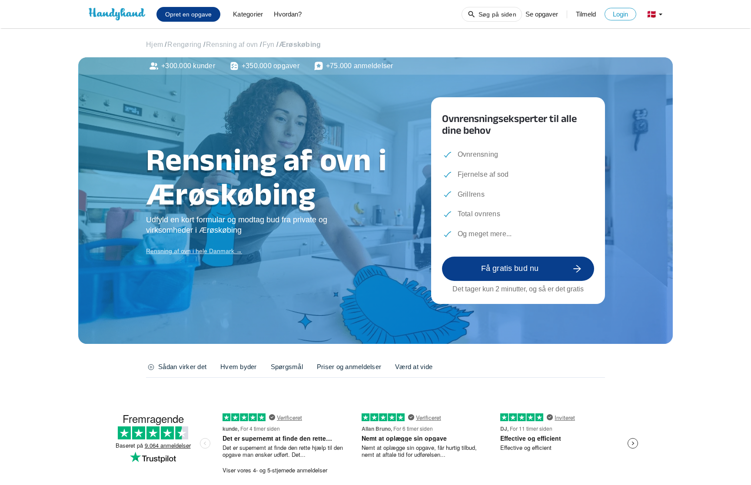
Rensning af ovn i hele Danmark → (194, 250)
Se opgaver (541, 14)
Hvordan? (288, 14)
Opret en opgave (188, 14)
